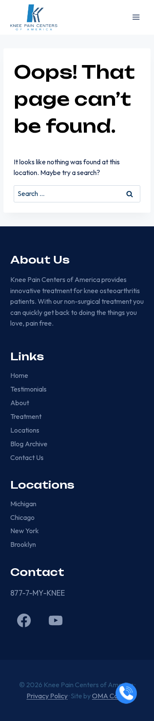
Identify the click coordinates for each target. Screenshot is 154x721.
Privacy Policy (47, 695)
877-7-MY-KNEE (37, 593)
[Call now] (126, 693)
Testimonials (28, 389)
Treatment (25, 416)
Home (19, 375)
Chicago (22, 517)
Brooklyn (23, 544)
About (19, 402)
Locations (24, 430)
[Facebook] (24, 620)
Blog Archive (28, 443)
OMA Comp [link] (109, 695)
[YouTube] (55, 620)
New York (24, 530)
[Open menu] (136, 17)
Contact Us (27, 457)
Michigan (23, 503)
